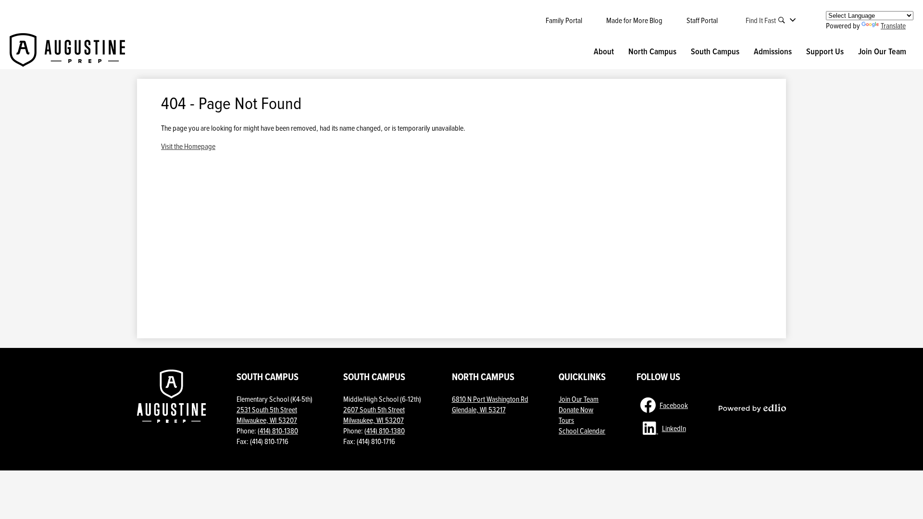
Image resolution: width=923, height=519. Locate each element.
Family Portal (564, 20)
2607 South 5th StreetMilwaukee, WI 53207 (374, 414)
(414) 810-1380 (278, 430)
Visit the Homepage (188, 146)
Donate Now (576, 409)
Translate (893, 25)
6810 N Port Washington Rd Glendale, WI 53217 (490, 404)
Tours (566, 420)
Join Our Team (579, 399)
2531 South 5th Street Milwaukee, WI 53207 (267, 414)
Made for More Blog (634, 20)
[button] (603, 51)
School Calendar (582, 430)
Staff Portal (702, 20)
